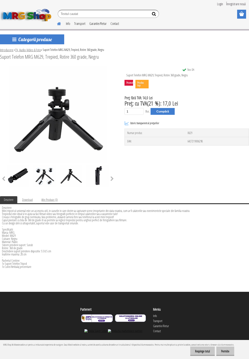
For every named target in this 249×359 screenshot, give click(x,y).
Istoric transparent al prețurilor (144, 123)
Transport (79, 23)
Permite (225, 351)
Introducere (6, 50)
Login (220, 4)
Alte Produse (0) (49, 200)
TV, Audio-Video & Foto (28, 50)
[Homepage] (56, 23)
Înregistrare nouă (236, 4)
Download (27, 200)
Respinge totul (202, 351)
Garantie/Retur (98, 23)
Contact (114, 23)
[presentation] (112, 179)
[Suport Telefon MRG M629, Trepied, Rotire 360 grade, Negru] (58, 67)
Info (68, 23)
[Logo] (26, 14)
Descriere (8, 200)
